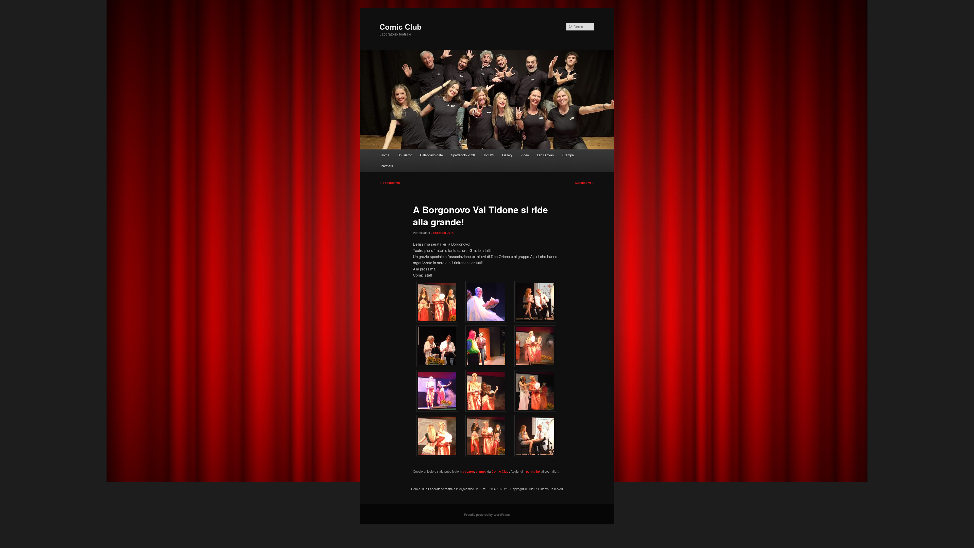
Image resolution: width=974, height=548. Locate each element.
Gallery (507, 154)
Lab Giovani (545, 154)
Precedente (389, 182)
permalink (533, 471)
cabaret (468, 471)
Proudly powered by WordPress (487, 514)
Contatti (488, 154)
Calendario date (431, 154)
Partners (387, 165)
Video (524, 154)
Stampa (568, 154)
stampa (481, 471)
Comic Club (400, 26)
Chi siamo (404, 154)
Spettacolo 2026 (463, 154)
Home (385, 154)
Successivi (585, 182)
